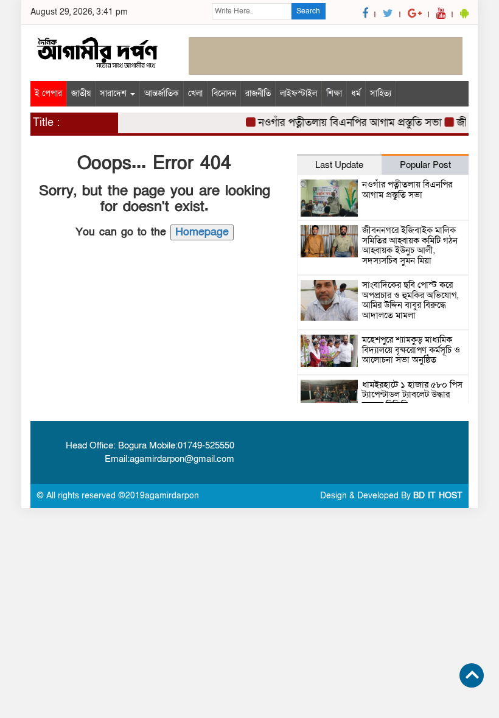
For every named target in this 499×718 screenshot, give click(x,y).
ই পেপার (48, 93)
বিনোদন (224, 93)
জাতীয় (81, 93)
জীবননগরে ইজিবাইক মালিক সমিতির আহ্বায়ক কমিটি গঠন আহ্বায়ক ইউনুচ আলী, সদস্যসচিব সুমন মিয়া (410, 245)
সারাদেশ (114, 93)
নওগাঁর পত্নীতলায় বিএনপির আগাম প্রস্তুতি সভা (346, 123)
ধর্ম (356, 93)
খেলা (195, 93)
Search (308, 11)
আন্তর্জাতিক (161, 93)
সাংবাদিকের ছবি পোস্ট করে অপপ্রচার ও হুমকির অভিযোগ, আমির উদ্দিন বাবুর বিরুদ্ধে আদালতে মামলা (410, 300)
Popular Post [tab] (425, 165)
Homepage (202, 232)
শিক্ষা (334, 93)
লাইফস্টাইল (298, 93)
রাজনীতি (258, 93)
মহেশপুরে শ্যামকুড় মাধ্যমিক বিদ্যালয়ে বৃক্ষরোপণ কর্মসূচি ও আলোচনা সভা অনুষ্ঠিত (411, 349)
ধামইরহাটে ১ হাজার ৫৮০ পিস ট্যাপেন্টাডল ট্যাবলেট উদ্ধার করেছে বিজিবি (412, 394)
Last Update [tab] (339, 165)
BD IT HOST (437, 495)
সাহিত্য (380, 93)
